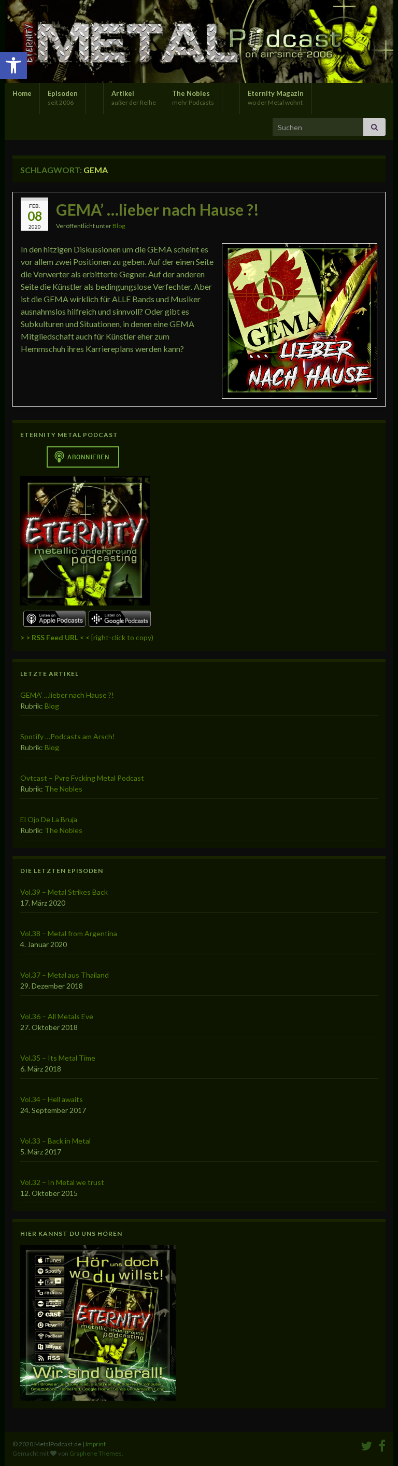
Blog (118, 226)
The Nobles (193, 97)
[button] (13, 65)
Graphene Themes (95, 1453)
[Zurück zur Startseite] (199, 41)
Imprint (96, 1444)
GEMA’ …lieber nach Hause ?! (157, 209)
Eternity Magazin (276, 97)
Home (22, 93)
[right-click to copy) (86, 637)
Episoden (63, 97)
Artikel (133, 97)
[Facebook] (382, 1443)
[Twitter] (366, 1443)
